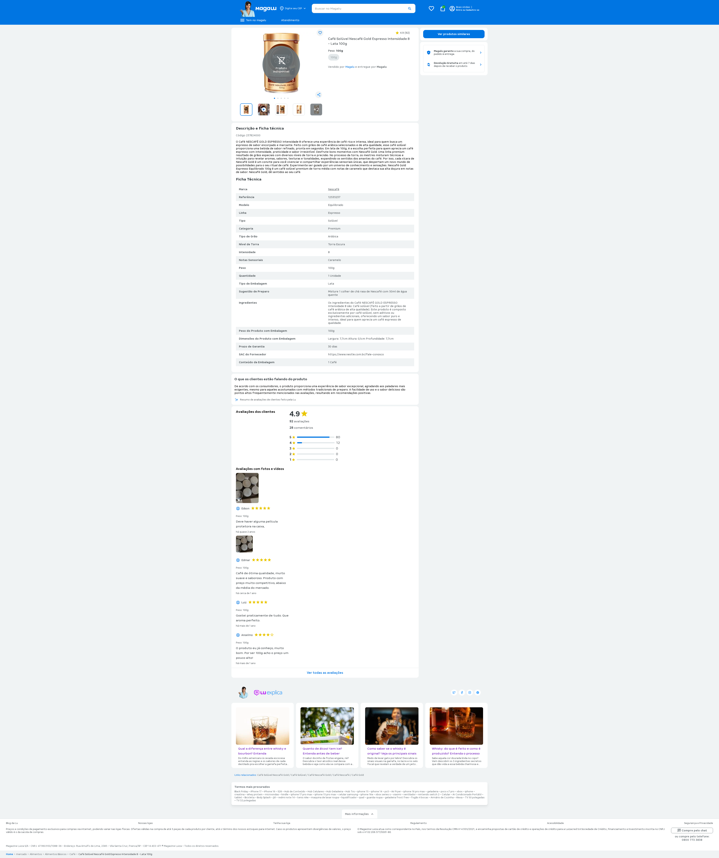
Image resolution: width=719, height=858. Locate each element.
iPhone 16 (269, 791)
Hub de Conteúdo (294, 791)
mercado (21, 854)
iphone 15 (362, 791)
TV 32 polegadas (246, 800)
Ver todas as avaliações (325, 673)
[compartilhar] (318, 94)
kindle (284, 794)
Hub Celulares (316, 791)
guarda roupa (375, 797)
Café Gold (358, 775)
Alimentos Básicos (55, 854)
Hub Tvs (350, 791)
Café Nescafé (341, 775)
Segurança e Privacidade (698, 823)
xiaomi (397, 794)
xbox (459, 791)
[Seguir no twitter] (454, 692)
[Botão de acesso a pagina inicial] (258, 8)
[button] (409, 8)
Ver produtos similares (454, 34)
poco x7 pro (447, 791)
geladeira (432, 791)
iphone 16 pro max (414, 791)
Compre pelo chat (694, 830)
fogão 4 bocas (419, 797)
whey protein (255, 794)
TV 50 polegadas (475, 797)
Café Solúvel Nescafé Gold (273, 775)
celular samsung (348, 794)
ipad (361, 797)
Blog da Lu (12, 823)
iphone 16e (366, 794)
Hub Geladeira (334, 791)
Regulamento (418, 823)
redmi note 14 (286, 797)
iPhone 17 (256, 791)
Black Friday (241, 791)
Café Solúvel (298, 775)
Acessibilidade (555, 823)
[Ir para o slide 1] (274, 98)
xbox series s (383, 794)
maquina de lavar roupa (325, 797)
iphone (469, 791)
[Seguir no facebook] (462, 692)
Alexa (459, 797)
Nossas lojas (145, 823)
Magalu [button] (349, 66)
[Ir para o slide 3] (281, 98)
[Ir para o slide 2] (277, 98)
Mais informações (357, 814)
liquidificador (349, 797)
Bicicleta (249, 797)
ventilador (410, 794)
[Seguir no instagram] (470, 692)
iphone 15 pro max (325, 794)
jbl (274, 797)
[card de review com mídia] (247, 488)
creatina (239, 794)
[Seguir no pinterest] (477, 692)
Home (9, 854)
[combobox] (363, 8)
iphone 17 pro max (301, 794)
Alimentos (36, 854)
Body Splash (264, 797)
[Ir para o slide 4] (284, 98)
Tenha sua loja (281, 823)
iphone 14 (376, 791)
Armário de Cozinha (442, 797)
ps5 (387, 791)
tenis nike (303, 797)
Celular (446, 794)
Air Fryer (396, 791)
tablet (238, 797)
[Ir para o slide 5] (288, 98)
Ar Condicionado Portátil (467, 794)
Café (72, 854)
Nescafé (333, 189)
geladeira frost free (397, 797)
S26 (280, 791)
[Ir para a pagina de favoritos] (431, 8)
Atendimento (290, 20)
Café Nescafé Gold (319, 775)
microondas (272, 794)
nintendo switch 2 (428, 794)
